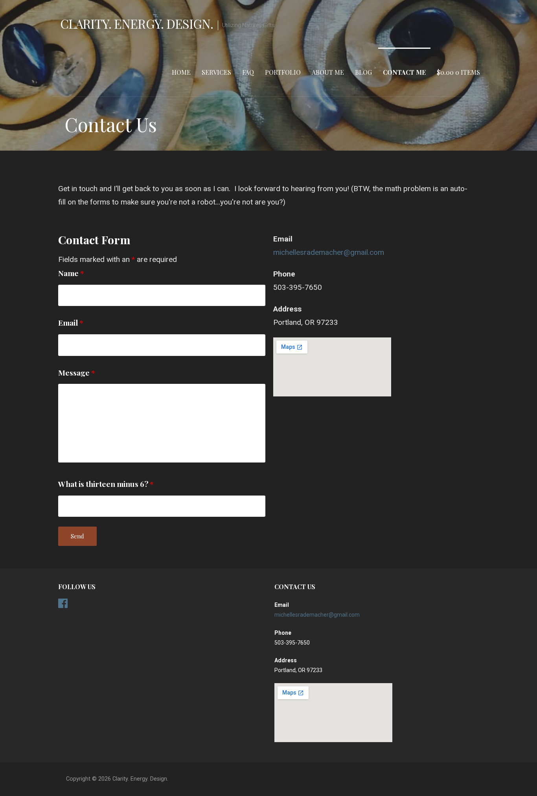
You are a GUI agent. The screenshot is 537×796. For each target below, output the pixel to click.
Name (71, 273)
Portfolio (283, 72)
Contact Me (404, 72)
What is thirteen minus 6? (106, 484)
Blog (363, 72)
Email (70, 322)
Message (76, 372)
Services (216, 72)
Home (181, 72)
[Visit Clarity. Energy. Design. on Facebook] (63, 605)
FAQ (248, 72)
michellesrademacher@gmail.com (328, 252)
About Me (328, 72)
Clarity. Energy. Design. (136, 23)
